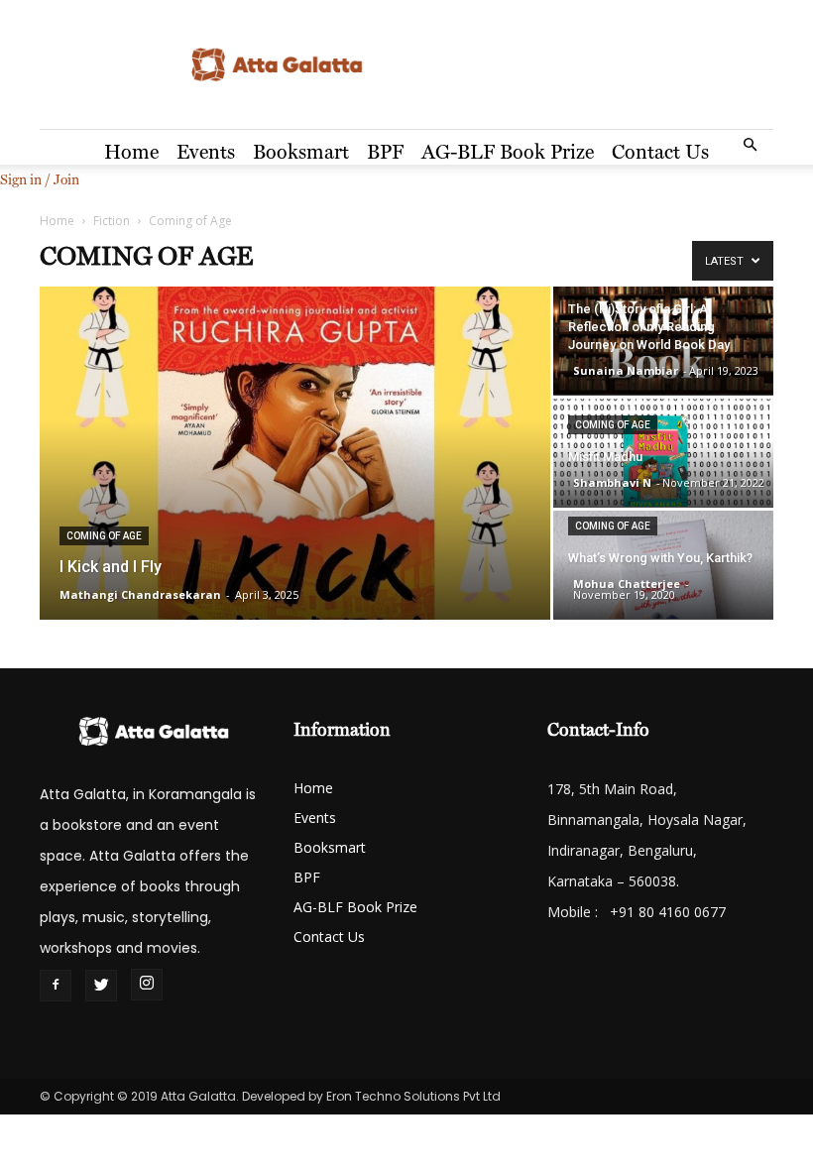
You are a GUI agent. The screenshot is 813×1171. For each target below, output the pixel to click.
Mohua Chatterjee (626, 583)
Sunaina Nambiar (625, 370)
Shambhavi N (612, 482)
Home (131, 152)
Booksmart (301, 152)
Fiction (111, 220)
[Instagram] (147, 984)
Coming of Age (104, 535)
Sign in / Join (39, 179)
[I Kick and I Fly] (295, 454)
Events (205, 152)
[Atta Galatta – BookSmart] (406, 65)
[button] (749, 145)
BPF (385, 152)
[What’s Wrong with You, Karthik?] (663, 565)
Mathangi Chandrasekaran (140, 594)
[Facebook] (55, 985)
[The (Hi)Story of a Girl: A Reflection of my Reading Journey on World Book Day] (663, 341)
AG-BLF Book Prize (507, 152)
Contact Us (660, 152)
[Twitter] (101, 985)
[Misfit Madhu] (663, 453)
